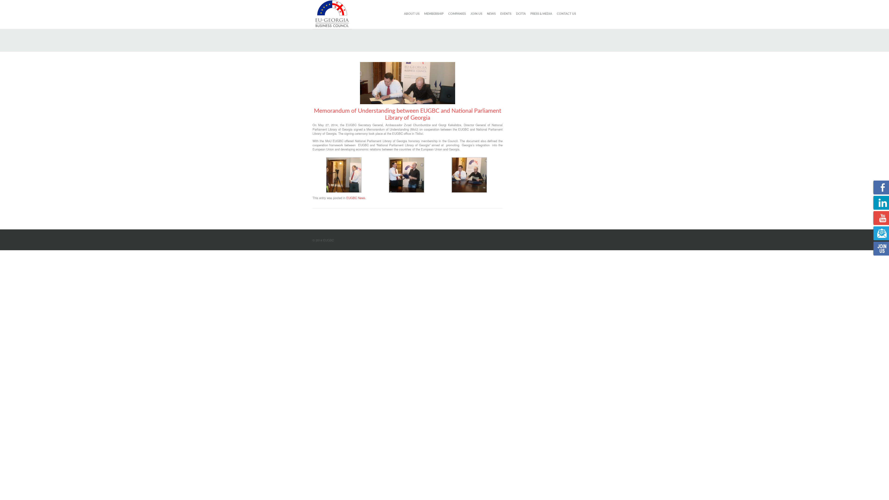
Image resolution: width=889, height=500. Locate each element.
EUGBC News (355, 198)
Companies (457, 14)
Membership (434, 14)
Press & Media (541, 14)
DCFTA (521, 14)
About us (411, 14)
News (491, 14)
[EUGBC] (332, 14)
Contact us (566, 14)
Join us (476, 14)
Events (505, 14)
